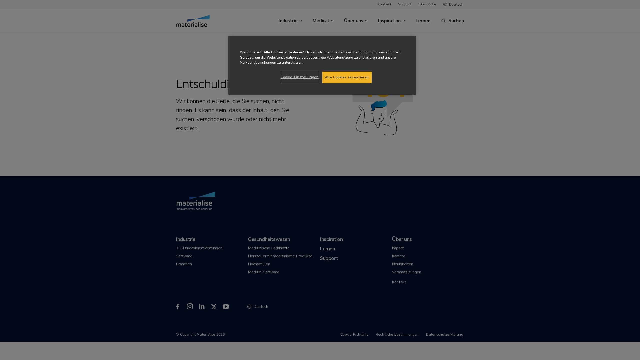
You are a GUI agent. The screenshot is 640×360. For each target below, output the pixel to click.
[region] (322, 65)
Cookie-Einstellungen (300, 77)
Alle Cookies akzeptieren (347, 77)
